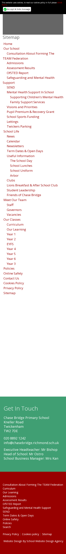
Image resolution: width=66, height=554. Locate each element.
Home (7, 44)
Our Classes (12, 219)
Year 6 (11, 259)
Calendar (13, 141)
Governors (14, 210)
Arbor (14, 175)
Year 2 (11, 239)
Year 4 (11, 249)
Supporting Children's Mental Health (36, 97)
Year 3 (11, 264)
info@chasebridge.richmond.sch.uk (31, 443)
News (11, 136)
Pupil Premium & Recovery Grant (30, 112)
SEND (11, 87)
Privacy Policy (13, 288)
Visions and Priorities (22, 107)
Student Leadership (21, 190)
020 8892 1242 (15, 438)
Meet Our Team (14, 200)
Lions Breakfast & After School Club (32, 185)
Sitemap (9, 293)
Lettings (12, 121)
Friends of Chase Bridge (24, 195)
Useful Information (20, 156)
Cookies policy (30, 534)
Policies (8, 268)
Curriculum (15, 224)
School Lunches (21, 165)
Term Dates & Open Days (25, 151)
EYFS (10, 244)
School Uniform (21, 170)
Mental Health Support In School (30, 92)
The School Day (21, 161)
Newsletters (15, 146)
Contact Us (11, 278)
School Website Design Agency (45, 541)
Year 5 (11, 254)
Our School (11, 48)
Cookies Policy (13, 283)
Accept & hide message (18, 9)
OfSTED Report (17, 73)
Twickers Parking (19, 126)
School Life (11, 131)
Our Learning (16, 229)
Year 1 (11, 234)
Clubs (11, 180)
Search (7, 527)
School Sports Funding (23, 117)
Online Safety (13, 273)
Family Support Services (27, 102)
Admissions (15, 63)
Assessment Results (21, 68)
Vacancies (14, 214)
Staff (10, 205)
